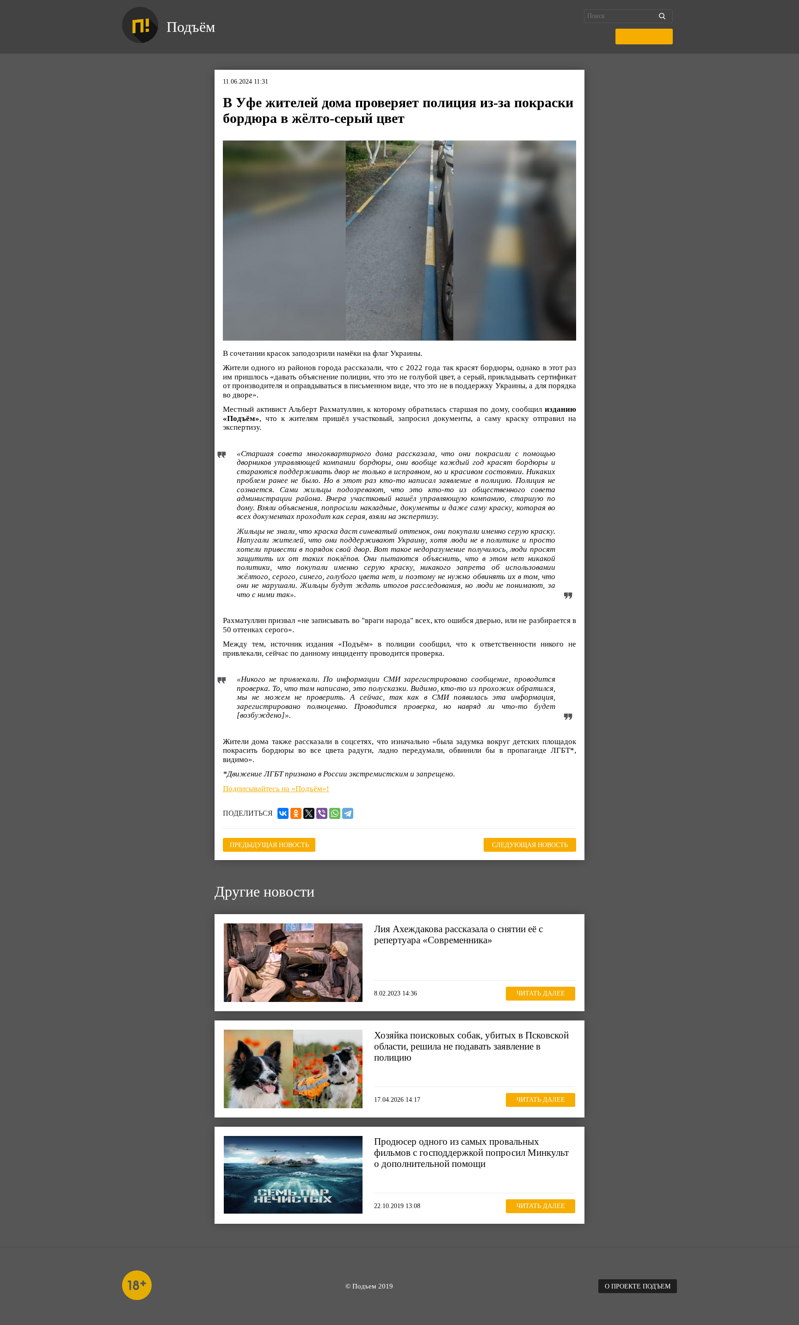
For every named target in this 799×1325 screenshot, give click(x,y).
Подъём (190, 26)
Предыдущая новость (269, 845)
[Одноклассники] (295, 813)
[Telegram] (347, 813)
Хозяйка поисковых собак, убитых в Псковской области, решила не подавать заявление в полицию (471, 1046)
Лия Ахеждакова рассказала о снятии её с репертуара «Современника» (458, 934)
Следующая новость (530, 845)
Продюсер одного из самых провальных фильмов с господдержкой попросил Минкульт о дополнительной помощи (471, 1152)
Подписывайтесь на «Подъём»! (276, 788)
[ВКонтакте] (283, 813)
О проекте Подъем (637, 1286)
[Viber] (321, 813)
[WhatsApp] (334, 813)
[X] (308, 813)
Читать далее (540, 993)
